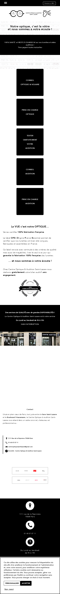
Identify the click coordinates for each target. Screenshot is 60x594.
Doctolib (11, 451)
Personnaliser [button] (12, 583)
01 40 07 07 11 (13, 443)
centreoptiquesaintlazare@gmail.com (20, 447)
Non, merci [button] (9, 589)
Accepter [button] (26, 583)
